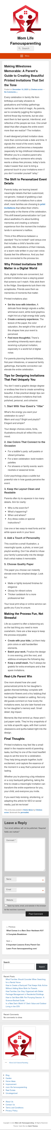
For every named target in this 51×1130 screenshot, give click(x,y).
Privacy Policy (12, 1110)
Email (8, 889)
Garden (9, 1078)
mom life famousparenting (16, 1087)
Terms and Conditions (15, 1107)
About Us (9, 1101)
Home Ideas (28, 810)
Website (9, 900)
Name (8, 879)
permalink (25, 812)
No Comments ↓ (11, 92)
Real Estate (10, 1090)
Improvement (11, 1084)
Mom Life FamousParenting (18, 1062)
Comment (11, 840)
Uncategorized (11, 1093)
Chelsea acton (36, 89)
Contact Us (10, 1104)
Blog (7, 1075)
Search (7, 962)
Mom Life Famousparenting (25, 40)
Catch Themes (33, 1126)
